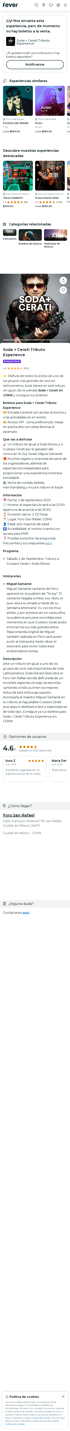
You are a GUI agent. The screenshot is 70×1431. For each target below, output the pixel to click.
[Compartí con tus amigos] (63, 280)
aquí (48, 543)
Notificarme (35, 64)
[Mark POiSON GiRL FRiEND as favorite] (28, 89)
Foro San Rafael (19, 815)
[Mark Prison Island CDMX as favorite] (60, 164)
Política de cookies (14, 1424)
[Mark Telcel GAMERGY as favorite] (28, 164)
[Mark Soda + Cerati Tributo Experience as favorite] (63, 290)
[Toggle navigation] (65, 5)
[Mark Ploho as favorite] (60, 89)
